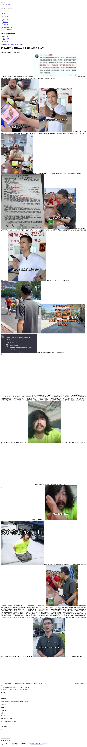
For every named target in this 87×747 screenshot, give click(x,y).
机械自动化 (6, 19)
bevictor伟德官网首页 (6, 701)
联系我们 (5, 24)
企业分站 (3, 4)
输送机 (37, 744)
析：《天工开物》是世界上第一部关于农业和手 (16, 689)
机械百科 (5, 22)
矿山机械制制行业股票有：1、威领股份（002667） (17, 687)
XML (12, 4)
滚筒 (34, 744)
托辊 (32, 744)
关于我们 (5, 16)
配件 (40, 744)
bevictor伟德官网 (12, 44)
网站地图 (8, 4)
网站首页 (5, 13)
